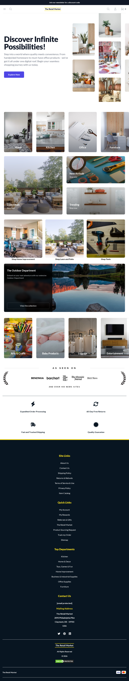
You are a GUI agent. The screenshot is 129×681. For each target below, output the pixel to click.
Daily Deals (13, 204)
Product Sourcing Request (64, 530)
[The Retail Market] (64, 645)
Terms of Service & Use (64, 483)
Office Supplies (64, 581)
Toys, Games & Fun (64, 566)
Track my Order (64, 535)
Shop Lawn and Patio (64, 259)
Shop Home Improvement (23, 259)
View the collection (28, 306)
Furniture (64, 586)
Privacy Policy (64, 488)
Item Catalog (64, 493)
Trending (74, 204)
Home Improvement (64, 571)
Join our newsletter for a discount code (64, 2)
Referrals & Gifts (64, 520)
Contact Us (64, 468)
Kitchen (64, 556)
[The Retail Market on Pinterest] (64, 633)
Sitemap (64, 540)
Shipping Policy (64, 473)
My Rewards (64, 515)
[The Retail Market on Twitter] (59, 633)
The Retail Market (64, 525)
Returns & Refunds (64, 478)
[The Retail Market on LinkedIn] (70, 633)
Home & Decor (64, 561)
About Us (64, 463)
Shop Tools (106, 259)
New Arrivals (77, 173)
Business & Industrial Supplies (64, 576)
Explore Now (14, 74)
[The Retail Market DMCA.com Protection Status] (64, 661)
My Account (64, 510)
